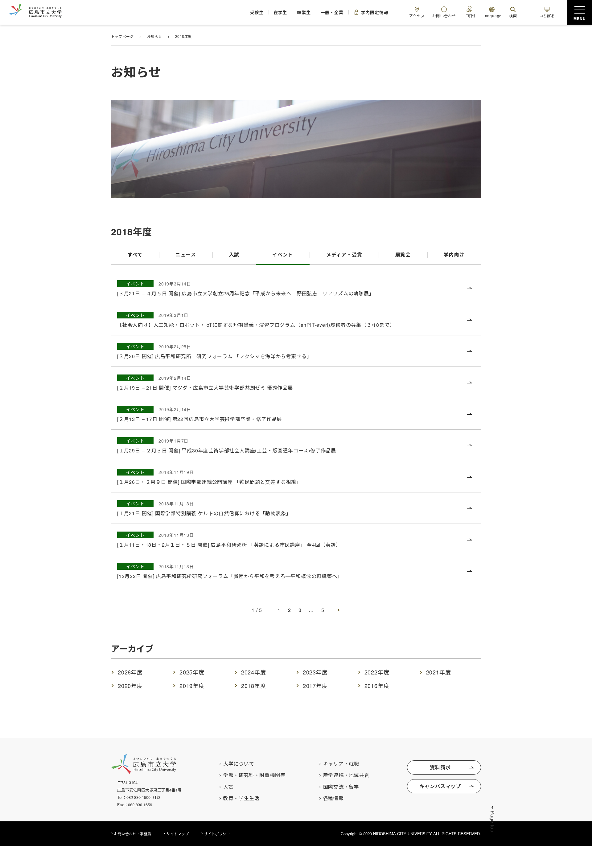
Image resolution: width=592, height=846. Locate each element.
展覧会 (403, 254)
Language (492, 15)
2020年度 (130, 686)
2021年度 (438, 672)
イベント (282, 254)
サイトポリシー (217, 833)
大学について (238, 763)
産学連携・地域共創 (346, 775)
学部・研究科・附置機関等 (254, 775)
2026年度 (130, 672)
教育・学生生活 (241, 798)
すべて (135, 254)
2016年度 (376, 686)
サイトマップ (177, 833)
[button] (492, 819)
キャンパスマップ (440, 786)
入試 (234, 254)
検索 (513, 15)
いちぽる (547, 15)
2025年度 (191, 672)
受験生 (256, 12)
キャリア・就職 (341, 763)
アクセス (417, 15)
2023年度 (315, 672)
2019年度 (191, 686)
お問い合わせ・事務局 (132, 833)
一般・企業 (332, 12)
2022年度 (376, 672)
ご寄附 (469, 15)
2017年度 (315, 686)
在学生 (280, 12)
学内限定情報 (374, 12)
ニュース (185, 254)
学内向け (454, 254)
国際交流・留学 (341, 786)
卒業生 (303, 12)
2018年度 (253, 686)
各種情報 (333, 798)
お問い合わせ (444, 15)
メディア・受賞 (344, 254)
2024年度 (253, 672)
